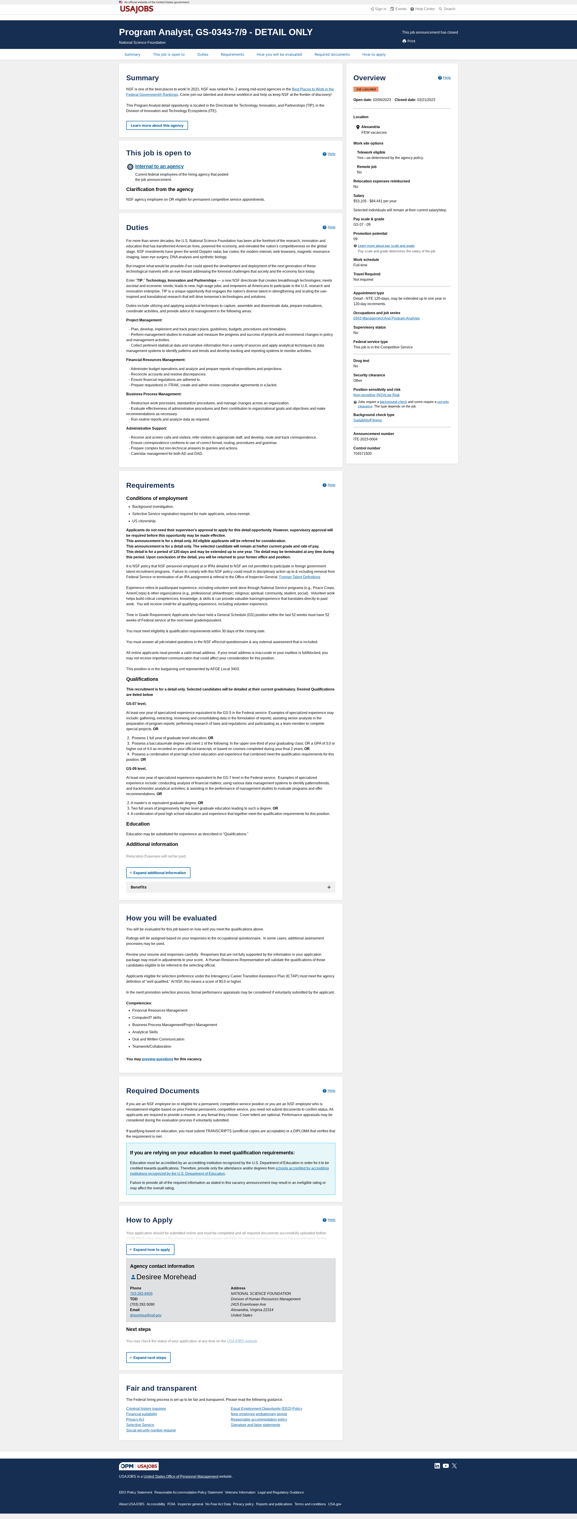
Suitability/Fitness (367, 420)
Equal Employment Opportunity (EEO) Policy (266, 1409)
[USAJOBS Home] (138, 9)
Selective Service (140, 1425)
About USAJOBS (131, 1504)
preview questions (157, 1059)
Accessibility (156, 1504)
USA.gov (334, 1504)
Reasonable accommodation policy (259, 1419)
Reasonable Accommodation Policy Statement (188, 1492)
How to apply (374, 54)
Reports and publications (274, 1504)
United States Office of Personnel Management (181, 1476)
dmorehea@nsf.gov (145, 1315)
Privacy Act (135, 1419)
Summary (132, 54)
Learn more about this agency (157, 125)
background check (393, 402)
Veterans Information (240, 1492)
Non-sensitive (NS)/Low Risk (376, 395)
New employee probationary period (259, 1414)
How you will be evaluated (279, 54)
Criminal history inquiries (146, 1409)
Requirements (232, 54)
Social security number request (151, 1430)
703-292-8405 (141, 1294)
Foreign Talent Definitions (299, 577)
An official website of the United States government (156, 2)
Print (411, 41)
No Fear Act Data (218, 1504)
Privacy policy (243, 1504)
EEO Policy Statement (135, 1492)
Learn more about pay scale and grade (386, 246)
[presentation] (402, 129)
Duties (202, 54)
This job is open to (169, 54)
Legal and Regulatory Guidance (281, 1492)
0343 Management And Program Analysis (386, 318)
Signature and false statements (255, 1425)
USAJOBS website (242, 1341)
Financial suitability (141, 1414)
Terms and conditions (310, 1504)
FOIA (171, 1504)
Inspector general (190, 1504)
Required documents (332, 54)
